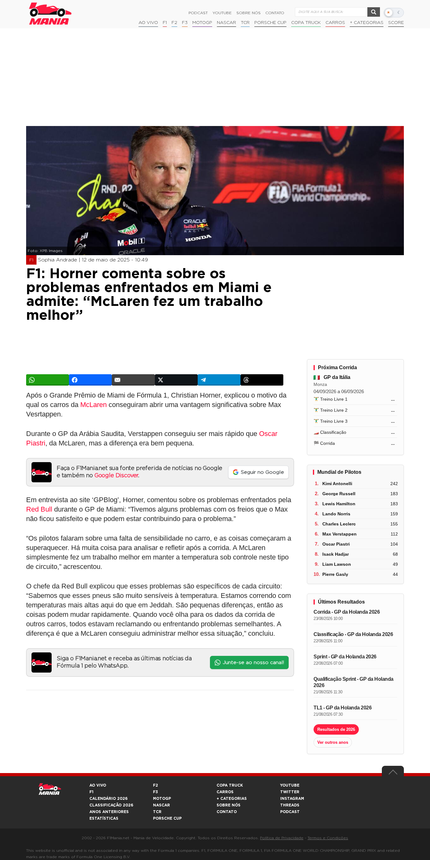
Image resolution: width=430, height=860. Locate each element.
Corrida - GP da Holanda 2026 (347, 612)
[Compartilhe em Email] (133, 380)
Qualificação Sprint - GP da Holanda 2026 (353, 682)
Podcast (198, 13)
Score (396, 22)
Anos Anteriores (109, 812)
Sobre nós (248, 13)
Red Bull (39, 509)
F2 (174, 22)
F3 (185, 22)
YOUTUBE (289, 785)
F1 (165, 22)
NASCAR (226, 22)
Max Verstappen (339, 533)
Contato (274, 13)
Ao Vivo (148, 22)
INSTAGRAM (292, 798)
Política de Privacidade (281, 838)
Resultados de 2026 (336, 729)
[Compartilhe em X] (176, 380)
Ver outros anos (332, 742)
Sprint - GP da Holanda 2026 (345, 656)
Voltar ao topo (393, 774)
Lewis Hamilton (338, 503)
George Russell (338, 493)
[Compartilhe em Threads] (261, 380)
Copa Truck (306, 22)
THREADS (289, 805)
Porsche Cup (270, 22)
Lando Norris (336, 513)
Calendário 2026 (108, 798)
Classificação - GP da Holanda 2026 (353, 634)
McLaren (93, 405)
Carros (335, 22)
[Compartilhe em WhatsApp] (47, 380)
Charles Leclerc (339, 523)
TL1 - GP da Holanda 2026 (342, 707)
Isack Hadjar (335, 554)
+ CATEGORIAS (366, 22)
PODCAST (290, 812)
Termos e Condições (328, 838)
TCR (245, 22)
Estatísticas (103, 818)
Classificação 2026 (111, 805)
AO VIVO (97, 785)
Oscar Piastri (336, 544)
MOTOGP (162, 798)
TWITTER (289, 792)
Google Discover (116, 476)
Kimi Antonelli (337, 483)
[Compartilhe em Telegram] (219, 380)
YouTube (222, 13)
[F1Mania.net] (50, 13)
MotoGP (202, 22)
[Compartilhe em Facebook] (90, 380)
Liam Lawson (336, 564)
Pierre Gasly (335, 574)
